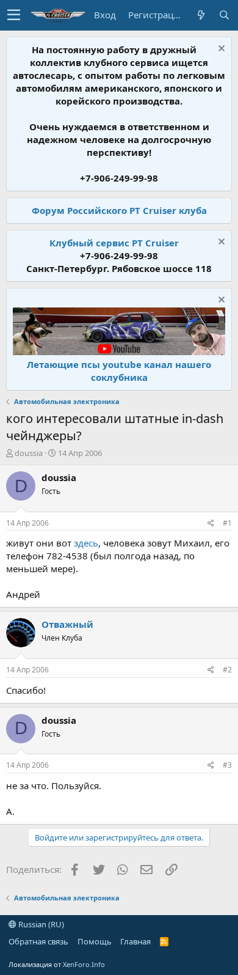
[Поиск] (224, 15)
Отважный (67, 624)
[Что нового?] (200, 15)
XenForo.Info (84, 964)
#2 (227, 669)
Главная (135, 941)
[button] (13, 15)
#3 (227, 765)
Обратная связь (38, 941)
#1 (227, 523)
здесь (86, 543)
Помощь (95, 941)
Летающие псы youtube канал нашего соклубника (119, 370)
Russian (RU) (40, 924)
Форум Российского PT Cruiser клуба (119, 210)
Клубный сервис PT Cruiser (114, 243)
